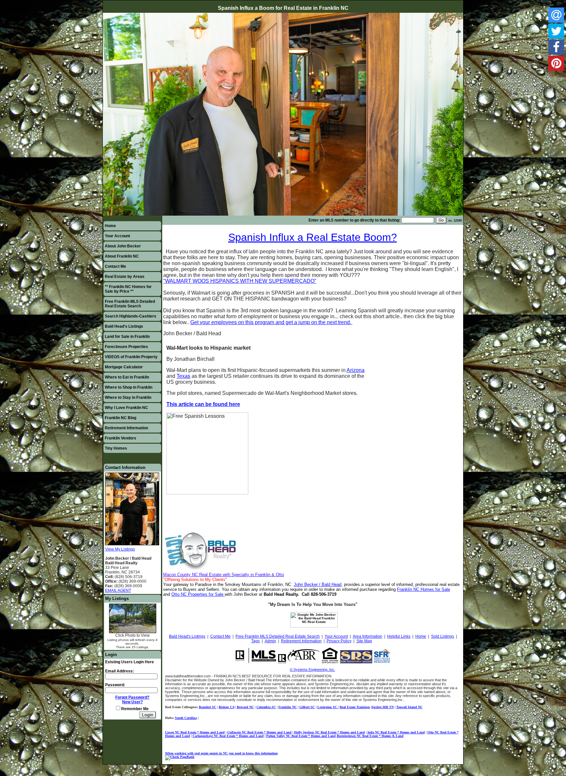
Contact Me (115, 266)
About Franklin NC (122, 256)
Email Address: (119, 671)
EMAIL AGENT (118, 590)
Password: (115, 685)
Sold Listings (442, 636)
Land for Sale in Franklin (127, 336)
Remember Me (134, 709)
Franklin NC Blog (120, 418)
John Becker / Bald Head (317, 584)
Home (110, 225)
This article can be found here (203, 404)
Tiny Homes (116, 448)
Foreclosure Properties (126, 346)
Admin (270, 641)
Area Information (367, 636)
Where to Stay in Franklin (128, 397)
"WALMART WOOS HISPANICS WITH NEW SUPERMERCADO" (239, 281)
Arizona (356, 370)
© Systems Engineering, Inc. (312, 669)
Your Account (117, 236)
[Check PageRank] (180, 757)
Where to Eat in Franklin (127, 377)
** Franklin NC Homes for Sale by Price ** (128, 289)
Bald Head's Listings (124, 326)
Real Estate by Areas (124, 276)
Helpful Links (398, 636)
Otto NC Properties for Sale (197, 594)
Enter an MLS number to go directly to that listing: (354, 220)
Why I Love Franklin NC (126, 407)
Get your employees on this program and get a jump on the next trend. (271, 322)
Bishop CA (226, 707)
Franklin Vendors (120, 438)
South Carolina (186, 718)
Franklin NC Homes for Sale (423, 589)
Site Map (364, 641)
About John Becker (123, 246)
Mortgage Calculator (124, 367)
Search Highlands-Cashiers (130, 316)
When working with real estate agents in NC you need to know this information (221, 753)
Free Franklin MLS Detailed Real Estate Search (130, 303)
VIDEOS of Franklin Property (131, 357)
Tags (255, 641)
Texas (183, 376)
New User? (132, 702)
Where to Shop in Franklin (128, 387)
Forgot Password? (132, 697)
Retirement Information (126, 428)
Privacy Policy (339, 641)
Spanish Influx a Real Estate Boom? (312, 237)
